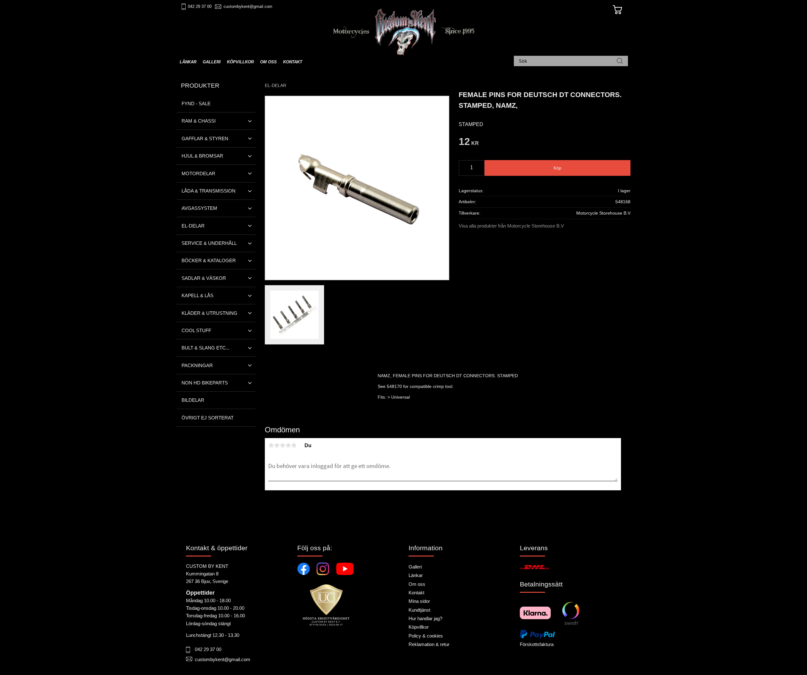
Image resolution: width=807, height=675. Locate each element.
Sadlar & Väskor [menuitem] (204, 278)
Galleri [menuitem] (212, 62)
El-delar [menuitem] (193, 225)
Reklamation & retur (429, 644)
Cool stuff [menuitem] (196, 330)
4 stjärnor (288, 445)
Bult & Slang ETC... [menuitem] (205, 347)
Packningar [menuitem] (197, 365)
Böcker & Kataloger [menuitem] (209, 260)
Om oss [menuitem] (268, 62)
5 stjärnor (294, 445)
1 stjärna (271, 445)
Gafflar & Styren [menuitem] (205, 138)
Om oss (417, 584)
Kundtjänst (419, 610)
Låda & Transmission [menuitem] (208, 190)
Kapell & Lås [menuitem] (197, 295)
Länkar (416, 575)
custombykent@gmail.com (248, 6)
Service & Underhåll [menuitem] (209, 243)
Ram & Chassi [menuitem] (199, 121)
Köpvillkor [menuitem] (240, 62)
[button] (249, 121)
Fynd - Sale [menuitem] (196, 103)
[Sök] (620, 61)
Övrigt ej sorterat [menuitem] (208, 417)
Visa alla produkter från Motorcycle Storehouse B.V (511, 225)
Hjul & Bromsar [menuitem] (202, 156)
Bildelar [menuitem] (193, 400)
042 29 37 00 (200, 6)
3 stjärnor (282, 445)
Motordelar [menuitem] (198, 173)
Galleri (415, 566)
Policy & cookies (426, 635)
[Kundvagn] (617, 9)
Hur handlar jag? (425, 618)
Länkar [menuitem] (188, 62)
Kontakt (416, 592)
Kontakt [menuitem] (292, 62)
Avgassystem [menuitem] (199, 208)
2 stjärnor (277, 445)
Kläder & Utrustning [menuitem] (209, 313)
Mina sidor (419, 601)
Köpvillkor (419, 627)
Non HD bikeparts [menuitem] (205, 382)
